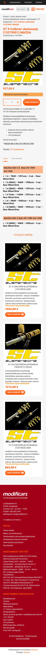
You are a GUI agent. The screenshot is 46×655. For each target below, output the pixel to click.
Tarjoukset (28, 2)
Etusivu (6, 17)
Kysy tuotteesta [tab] (17, 158)
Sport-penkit (8, 620)
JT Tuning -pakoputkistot (13, 609)
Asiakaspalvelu (15, 2)
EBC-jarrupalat (9, 628)
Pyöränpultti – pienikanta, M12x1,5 (17, 567)
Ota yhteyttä (8, 545)
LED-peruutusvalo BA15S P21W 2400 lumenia (21, 585)
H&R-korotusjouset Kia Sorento (15, 559)
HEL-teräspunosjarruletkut (13, 572)
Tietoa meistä (8, 530)
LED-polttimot (8, 622)
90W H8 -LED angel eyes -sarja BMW (17, 588)
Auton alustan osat (18, 17)
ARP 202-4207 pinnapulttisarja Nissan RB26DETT (22, 577)
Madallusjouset (9, 599)
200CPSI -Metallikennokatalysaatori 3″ (18, 583)
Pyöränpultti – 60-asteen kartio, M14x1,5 (19, 564)
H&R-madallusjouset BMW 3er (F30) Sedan (20, 556)
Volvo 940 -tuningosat (12, 630)
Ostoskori (39, 2)
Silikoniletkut (8, 607)
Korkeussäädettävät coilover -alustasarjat (19, 19)
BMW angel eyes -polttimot (13, 625)
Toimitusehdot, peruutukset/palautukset (19, 536)
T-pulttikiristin (8, 575)
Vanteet (6, 601)
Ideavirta (34, 650)
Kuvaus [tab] (5, 158)
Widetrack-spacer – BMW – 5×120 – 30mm (20, 569)
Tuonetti (26, 652)
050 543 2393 (15, 511)
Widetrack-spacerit (10, 604)
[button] (15, 314)
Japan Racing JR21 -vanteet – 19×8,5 (18, 561)
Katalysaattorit (9, 612)
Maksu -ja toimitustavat (12, 533)
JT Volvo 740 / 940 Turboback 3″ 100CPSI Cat (21, 580)
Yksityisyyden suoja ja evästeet (15, 539)
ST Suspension (17, 149)
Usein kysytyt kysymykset (13, 542)
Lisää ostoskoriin (31, 102)
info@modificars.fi (20, 514)
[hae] (28, 9)
